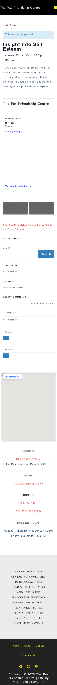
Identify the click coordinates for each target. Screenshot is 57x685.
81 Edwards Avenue (28, 459)
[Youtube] (36, 666)
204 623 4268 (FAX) (28, 511)
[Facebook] (21, 666)
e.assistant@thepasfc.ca (28, 483)
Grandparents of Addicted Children (43, 208)
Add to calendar (18, 185)
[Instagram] (29, 666)
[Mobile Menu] (55, 7)
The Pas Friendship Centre (20, 7)
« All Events (10, 25)
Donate (40, 645)
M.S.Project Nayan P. (28, 681)
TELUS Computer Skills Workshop (15, 208)
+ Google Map (13, 131)
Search (6, 248)
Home (16, 645)
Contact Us (28, 655)
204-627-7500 (28, 503)
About (27, 645)
